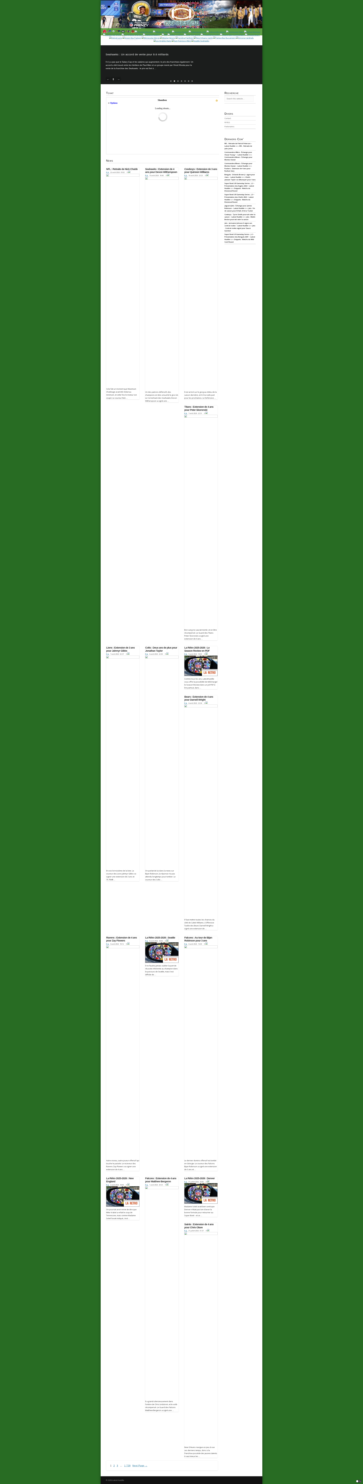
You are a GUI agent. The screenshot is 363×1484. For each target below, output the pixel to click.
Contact (227, 118)
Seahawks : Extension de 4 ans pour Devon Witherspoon (161, 171)
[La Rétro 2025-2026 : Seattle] (161, 952)
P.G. (107, 172)
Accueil (108, 39)
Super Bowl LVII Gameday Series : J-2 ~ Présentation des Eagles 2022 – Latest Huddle (239, 185)
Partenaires (229, 126)
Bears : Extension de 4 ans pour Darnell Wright (198, 698)
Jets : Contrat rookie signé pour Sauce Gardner (239, 228)
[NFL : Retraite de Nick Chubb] (122, 280)
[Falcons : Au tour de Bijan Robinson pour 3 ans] (201, 1051)
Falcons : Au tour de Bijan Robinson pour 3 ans (198, 939)
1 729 (127, 1465)
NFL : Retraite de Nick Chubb (122, 169)
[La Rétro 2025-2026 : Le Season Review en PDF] (201, 666)
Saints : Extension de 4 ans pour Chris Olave (199, 1226)
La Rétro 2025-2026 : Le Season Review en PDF (197, 649)
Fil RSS (227, 122)
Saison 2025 (132, 39)
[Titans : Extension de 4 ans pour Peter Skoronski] (201, 521)
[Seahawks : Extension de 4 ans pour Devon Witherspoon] (161, 283)
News (119, 39)
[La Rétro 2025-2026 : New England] (122, 1196)
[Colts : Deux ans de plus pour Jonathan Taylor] (161, 762)
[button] (359, 1481)
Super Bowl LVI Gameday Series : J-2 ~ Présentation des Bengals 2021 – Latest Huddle (239, 236)
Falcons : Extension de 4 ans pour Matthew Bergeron (160, 1180)
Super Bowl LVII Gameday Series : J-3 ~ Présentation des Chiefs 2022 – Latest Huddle (239, 197)
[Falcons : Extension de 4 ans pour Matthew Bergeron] (161, 1292)
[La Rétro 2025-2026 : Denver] (201, 1193)
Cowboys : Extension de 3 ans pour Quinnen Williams (200, 171)
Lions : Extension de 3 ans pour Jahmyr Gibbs (120, 649)
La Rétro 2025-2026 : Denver (199, 1178)
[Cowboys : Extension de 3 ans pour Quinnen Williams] (201, 283)
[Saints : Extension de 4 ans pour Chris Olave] (201, 1338)
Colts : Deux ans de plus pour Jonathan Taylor (161, 649)
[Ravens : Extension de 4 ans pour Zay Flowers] (122, 1051)
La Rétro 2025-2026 (118, 54)
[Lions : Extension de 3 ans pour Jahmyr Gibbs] (122, 762)
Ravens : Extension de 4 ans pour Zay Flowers (121, 939)
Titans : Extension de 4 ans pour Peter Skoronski (198, 408)
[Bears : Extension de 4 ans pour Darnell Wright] (201, 811)
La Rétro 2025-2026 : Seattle (160, 937)
